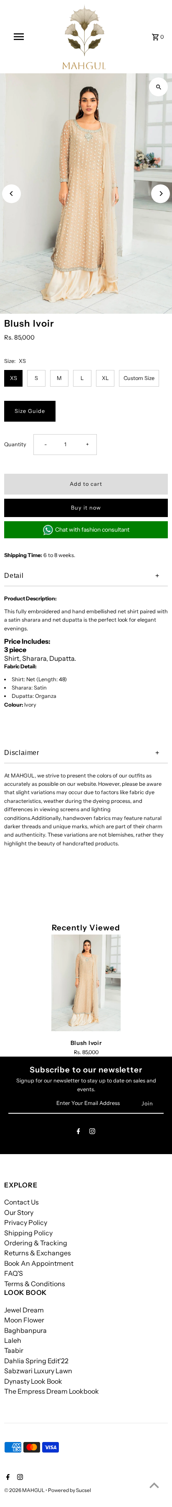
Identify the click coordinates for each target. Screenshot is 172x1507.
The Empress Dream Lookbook (51, 1391)
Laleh (12, 1340)
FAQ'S (13, 1273)
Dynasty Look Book (33, 1381)
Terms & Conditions (34, 1284)
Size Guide (30, 411)
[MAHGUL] (84, 36)
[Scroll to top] (154, 1485)
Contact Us (21, 1202)
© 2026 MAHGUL (25, 1490)
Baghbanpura (25, 1330)
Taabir (13, 1350)
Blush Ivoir (86, 1043)
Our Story (18, 1212)
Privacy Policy (25, 1222)
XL (105, 378)
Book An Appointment (38, 1263)
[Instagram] (92, 1132)
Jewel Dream (24, 1310)
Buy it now (86, 508)
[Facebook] (78, 1132)
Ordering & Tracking (35, 1243)
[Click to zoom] (158, 86)
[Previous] (11, 193)
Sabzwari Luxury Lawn (38, 1371)
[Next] (160, 193)
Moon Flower (24, 1320)
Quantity (15, 444)
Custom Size (139, 378)
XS (13, 378)
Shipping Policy (28, 1233)
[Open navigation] (19, 36)
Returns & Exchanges (37, 1253)
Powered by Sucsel (69, 1490)
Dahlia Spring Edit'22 (36, 1361)
